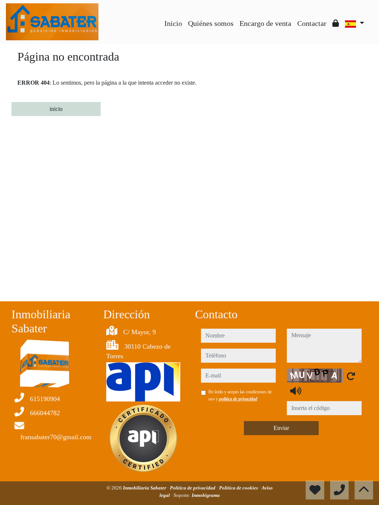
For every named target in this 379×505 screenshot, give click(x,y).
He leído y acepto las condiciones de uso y (240, 395)
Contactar (311, 23)
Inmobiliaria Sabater (145, 488)
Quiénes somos (211, 23)
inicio (56, 109)
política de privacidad (238, 398)
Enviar (281, 428)
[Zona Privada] (335, 23)
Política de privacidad (193, 488)
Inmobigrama (206, 495)
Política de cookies (239, 488)
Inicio (173, 23)
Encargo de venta (265, 23)
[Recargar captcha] (351, 376)
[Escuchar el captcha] (296, 390)
